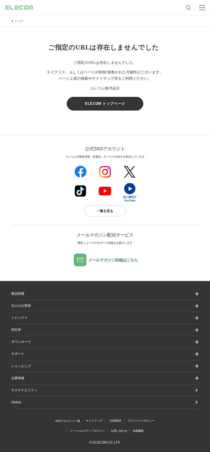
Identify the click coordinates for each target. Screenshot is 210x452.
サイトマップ (94, 420)
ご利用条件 (115, 420)
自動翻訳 (138, 430)
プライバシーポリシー (141, 420)
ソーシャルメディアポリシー (87, 430)
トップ (18, 20)
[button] (105, 318)
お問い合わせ (119, 430)
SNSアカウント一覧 (67, 420)
